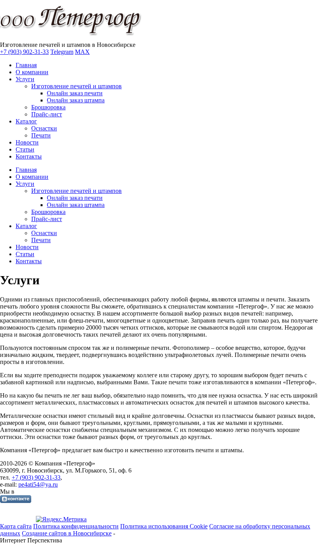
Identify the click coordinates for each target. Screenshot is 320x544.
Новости (27, 142)
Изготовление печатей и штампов (76, 86)
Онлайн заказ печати (75, 93)
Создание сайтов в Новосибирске (67, 533)
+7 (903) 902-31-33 (24, 51)
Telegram (61, 51)
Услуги (25, 79)
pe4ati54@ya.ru (38, 484)
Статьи (25, 149)
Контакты (29, 156)
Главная (26, 65)
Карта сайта (16, 526)
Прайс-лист (46, 114)
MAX (82, 51)
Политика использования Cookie (164, 526)
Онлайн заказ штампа (76, 100)
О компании (32, 72)
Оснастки (44, 128)
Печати (41, 135)
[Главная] (73, 37)
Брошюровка (48, 107)
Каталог (26, 121)
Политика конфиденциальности (76, 526)
